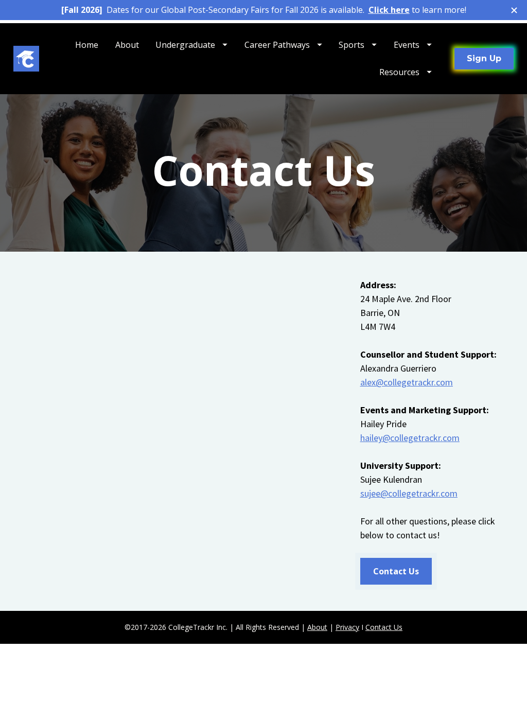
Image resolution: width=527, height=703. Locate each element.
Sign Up (484, 58)
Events (406, 44)
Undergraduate (185, 44)
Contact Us (396, 571)
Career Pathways (277, 44)
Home (86, 44)
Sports (351, 44)
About (127, 44)
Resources (399, 72)
